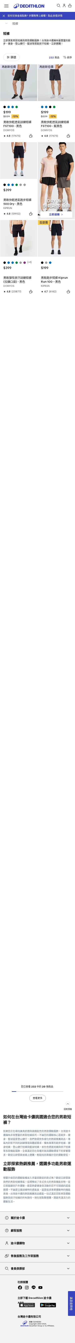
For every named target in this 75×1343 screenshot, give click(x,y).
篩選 (13, 57)
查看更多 (37, 1098)
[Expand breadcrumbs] (6, 23)
